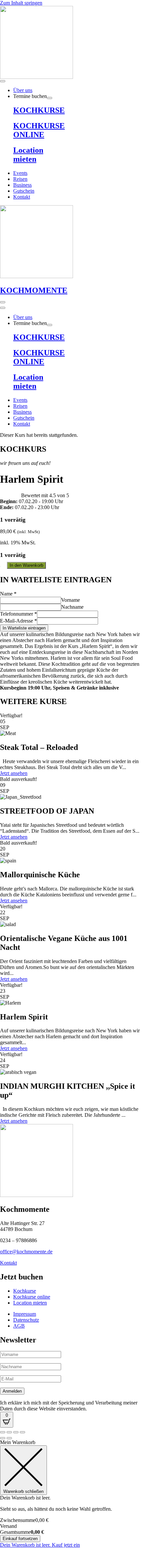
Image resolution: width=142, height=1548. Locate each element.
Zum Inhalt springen (21, 3)
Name (8, 594)
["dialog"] (71, 1493)
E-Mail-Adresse (18, 621)
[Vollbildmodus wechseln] (9, 1432)
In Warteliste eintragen (24, 628)
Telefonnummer (18, 614)
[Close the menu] (2, 308)
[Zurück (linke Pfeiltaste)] (2, 1438)
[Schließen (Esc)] (22, 1432)
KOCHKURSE (39, 110)
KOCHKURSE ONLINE (39, 130)
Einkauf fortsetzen (20, 1538)
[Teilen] (15, 1432)
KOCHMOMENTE (33, 290)
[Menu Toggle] (2, 81)
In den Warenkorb (26, 565)
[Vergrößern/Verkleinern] (2, 1432)
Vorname (70, 600)
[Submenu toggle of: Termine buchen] (49, 98)
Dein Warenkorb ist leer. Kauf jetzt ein (40, 1545)
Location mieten (28, 154)
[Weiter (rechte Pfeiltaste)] (9, 1438)
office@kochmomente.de (26, 1251)
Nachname (72, 607)
